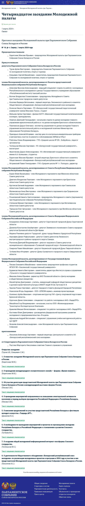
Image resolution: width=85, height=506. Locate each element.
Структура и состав (41, 486)
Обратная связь (65, 497)
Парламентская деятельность (46, 489)
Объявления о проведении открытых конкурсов (69, 493)
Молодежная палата (9, 8)
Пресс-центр (39, 494)
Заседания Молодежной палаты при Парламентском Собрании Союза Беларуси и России (36, 8)
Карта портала (64, 486)
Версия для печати (10, 24)
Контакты (63, 489)
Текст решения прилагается (13, 366)
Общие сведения (40, 483)
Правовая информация (43, 492)
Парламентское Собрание (14, 494)
